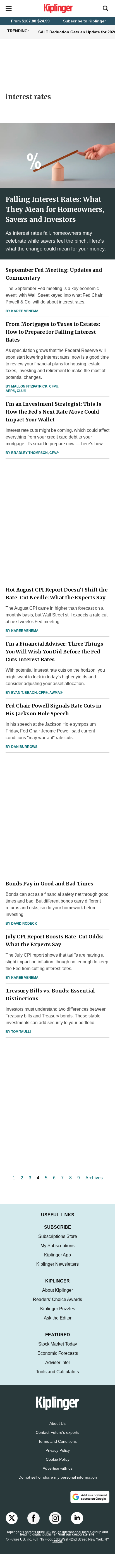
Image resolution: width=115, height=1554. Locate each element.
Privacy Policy (57, 1450)
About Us (57, 1423)
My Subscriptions (57, 1245)
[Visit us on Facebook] (33, 1518)
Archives (94, 1177)
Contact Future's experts (57, 1432)
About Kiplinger (57, 1290)
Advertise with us (58, 1468)
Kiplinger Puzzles (57, 1308)
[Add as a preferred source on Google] (89, 1497)
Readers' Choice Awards (57, 1299)
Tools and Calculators (57, 1371)
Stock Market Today (57, 1344)
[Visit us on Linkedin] (77, 1518)
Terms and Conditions (57, 1441)
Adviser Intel (57, 1362)
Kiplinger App (57, 1255)
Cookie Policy (58, 1459)
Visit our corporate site (76, 1534)
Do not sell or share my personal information (57, 1477)
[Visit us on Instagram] (55, 1518)
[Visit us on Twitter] (12, 1518)
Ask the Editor (57, 1318)
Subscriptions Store (57, 1236)
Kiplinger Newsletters (57, 1264)
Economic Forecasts (57, 1353)
